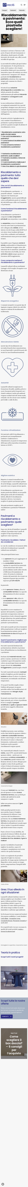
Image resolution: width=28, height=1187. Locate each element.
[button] (24, 5)
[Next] (24, 979)
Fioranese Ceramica (19, 921)
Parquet (4, 10)
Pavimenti (13, 10)
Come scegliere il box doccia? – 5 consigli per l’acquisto (14, 1043)
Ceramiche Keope (6, 921)
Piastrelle (21, 10)
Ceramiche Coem (14, 918)
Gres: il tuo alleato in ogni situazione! (14, 166)
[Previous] (4, 979)
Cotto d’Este (4, 918)
